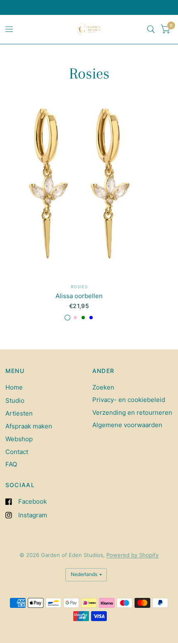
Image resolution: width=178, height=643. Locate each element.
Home (14, 387)
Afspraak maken (28, 426)
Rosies (79, 286)
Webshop (19, 439)
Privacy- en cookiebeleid (128, 400)
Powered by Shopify (132, 555)
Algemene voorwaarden (127, 425)
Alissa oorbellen (79, 296)
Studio (14, 400)
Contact (16, 452)
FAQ (11, 464)
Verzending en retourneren (132, 412)
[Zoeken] (151, 29)
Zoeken (103, 387)
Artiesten (19, 413)
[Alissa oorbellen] (79, 185)
